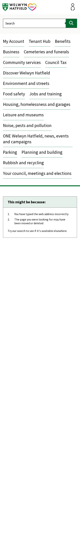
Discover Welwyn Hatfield (26, 73)
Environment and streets (26, 83)
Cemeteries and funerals (46, 52)
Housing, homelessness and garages (36, 104)
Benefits (63, 41)
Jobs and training (45, 94)
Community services (22, 62)
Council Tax (56, 62)
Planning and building (42, 152)
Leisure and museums (23, 115)
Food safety (14, 94)
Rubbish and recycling (23, 163)
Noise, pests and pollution (27, 125)
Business (11, 52)
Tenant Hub (39, 41)
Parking (10, 152)
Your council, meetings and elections (37, 173)
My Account (13, 41)
